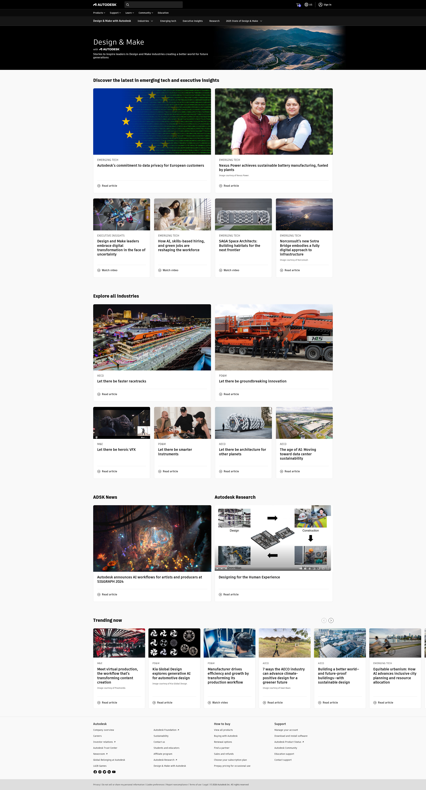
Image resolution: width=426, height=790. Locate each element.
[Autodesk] (104, 4)
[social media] (104, 772)
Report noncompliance (177, 784)
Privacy (96, 784)
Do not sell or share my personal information (123, 784)
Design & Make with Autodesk (112, 21)
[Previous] (323, 620)
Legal (205, 784)
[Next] (330, 620)
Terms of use (195, 784)
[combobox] (153, 4)
